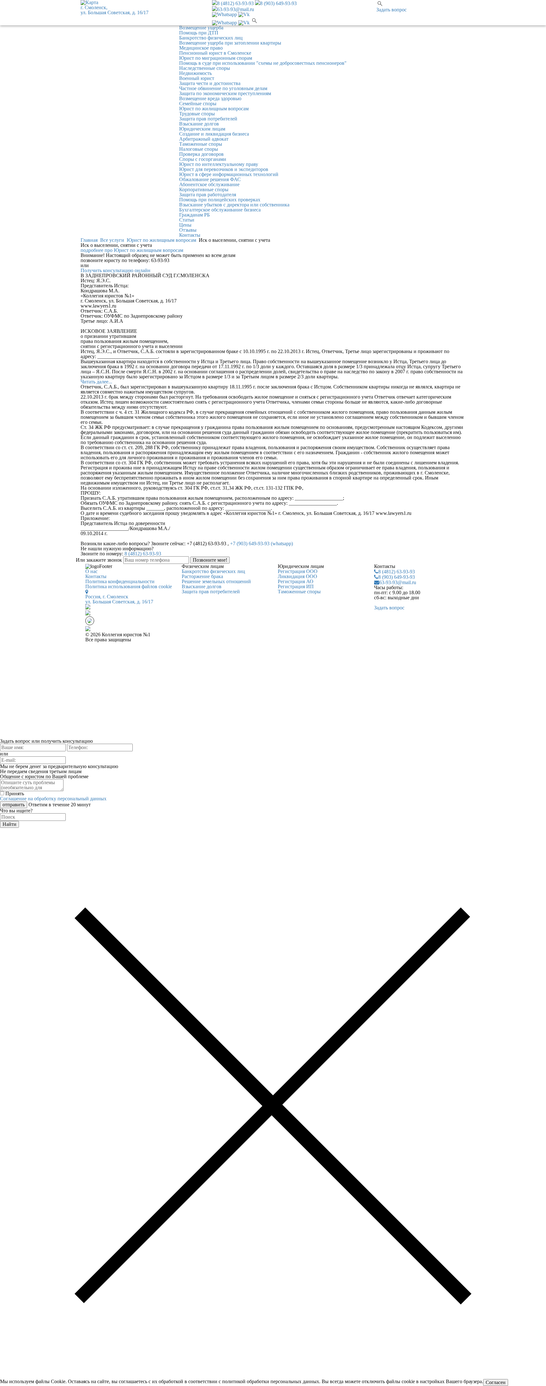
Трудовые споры (197, 113)
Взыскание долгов (199, 123)
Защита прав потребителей (208, 118)
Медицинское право (201, 48)
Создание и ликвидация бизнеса (214, 134)
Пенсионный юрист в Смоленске (215, 53)
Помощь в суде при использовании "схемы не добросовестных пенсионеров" (263, 63)
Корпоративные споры (203, 189)
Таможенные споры (200, 144)
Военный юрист (196, 78)
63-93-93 (396, 571)
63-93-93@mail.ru (235, 9)
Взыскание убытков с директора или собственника (234, 204)
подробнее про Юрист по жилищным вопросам (132, 250)
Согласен (496, 1382)
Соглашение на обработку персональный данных (53, 798)
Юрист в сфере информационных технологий (228, 174)
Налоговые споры (198, 149)
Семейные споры (197, 103)
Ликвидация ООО (297, 576)
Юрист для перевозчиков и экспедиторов (223, 169)
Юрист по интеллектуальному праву (218, 164)
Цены (185, 225)
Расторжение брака (202, 576)
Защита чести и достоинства (209, 83)
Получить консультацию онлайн (115, 270)
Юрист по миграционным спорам (215, 58)
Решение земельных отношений (216, 581)
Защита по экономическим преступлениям (225, 93)
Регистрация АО (295, 581)
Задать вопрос (391, 9)
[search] (254, 22)
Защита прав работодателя (207, 194)
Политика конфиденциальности (120, 581)
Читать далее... (96, 381)
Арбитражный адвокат (203, 139)
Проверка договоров (201, 154)
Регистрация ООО (298, 571)
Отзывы (188, 230)
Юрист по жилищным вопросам (214, 108)
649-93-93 (396, 577)
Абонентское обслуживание (209, 184)
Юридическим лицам (202, 128)
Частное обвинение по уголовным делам (223, 88)
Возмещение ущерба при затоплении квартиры (230, 43)
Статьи (186, 220)
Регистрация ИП (296, 586)
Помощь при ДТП (198, 32)
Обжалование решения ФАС (210, 179)
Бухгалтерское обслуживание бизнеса (220, 209)
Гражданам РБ (194, 214)
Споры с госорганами (202, 159)
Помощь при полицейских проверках (219, 199)
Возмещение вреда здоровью (210, 98)
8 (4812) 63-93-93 (235, 3)
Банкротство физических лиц (211, 37)
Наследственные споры (204, 68)
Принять (14, 793)
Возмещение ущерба (201, 27)
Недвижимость (195, 73)
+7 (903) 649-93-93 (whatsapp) (261, 543)
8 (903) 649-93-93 (278, 3)
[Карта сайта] (87, 629)
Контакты (189, 235)
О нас (91, 571)
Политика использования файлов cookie (128, 586)
